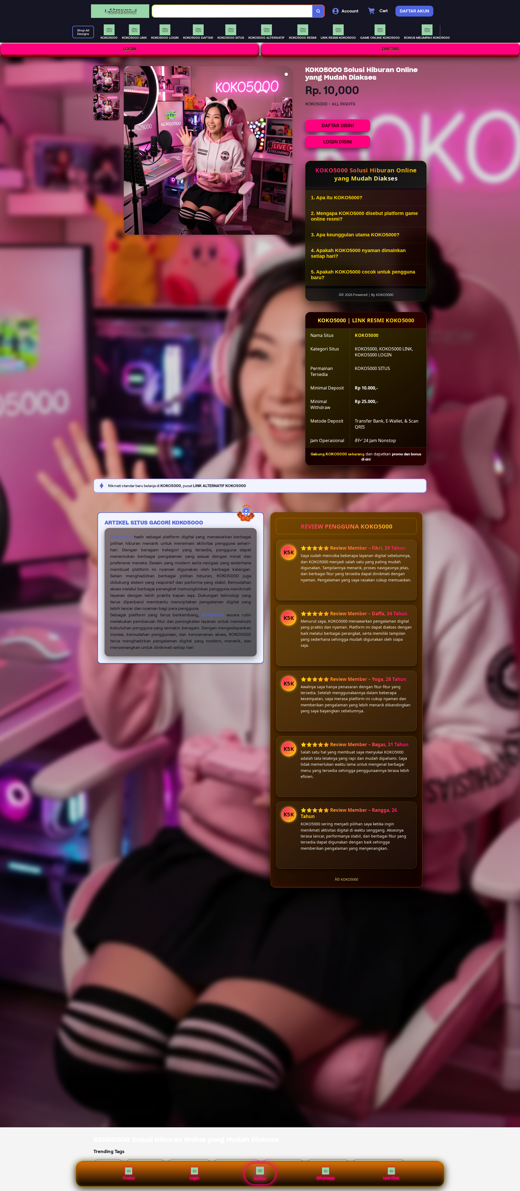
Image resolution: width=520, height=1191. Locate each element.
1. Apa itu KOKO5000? (336, 197)
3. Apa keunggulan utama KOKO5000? (355, 234)
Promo (129, 1178)
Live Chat (391, 1178)
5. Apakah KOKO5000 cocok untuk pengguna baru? (363, 274)
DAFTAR (390, 49)
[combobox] (232, 11)
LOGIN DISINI (337, 141)
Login (194, 1178)
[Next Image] (288, 151)
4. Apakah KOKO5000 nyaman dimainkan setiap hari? (358, 253)
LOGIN (129, 49)
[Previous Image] (128, 151)
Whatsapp (325, 1178)
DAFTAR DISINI (338, 125)
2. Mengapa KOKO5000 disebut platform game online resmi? (364, 216)
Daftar (259, 1178)
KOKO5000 (121, 537)
